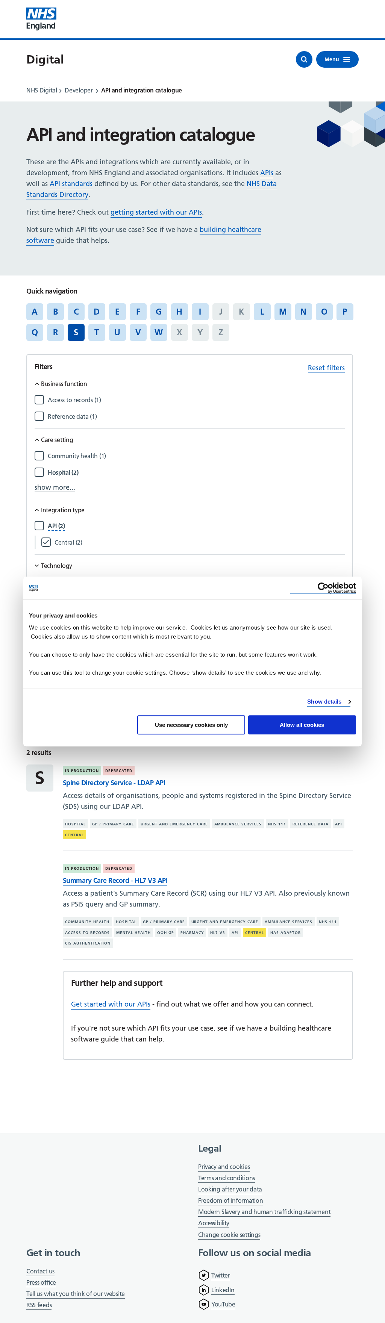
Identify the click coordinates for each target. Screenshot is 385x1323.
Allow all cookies (302, 725)
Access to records (87, 932)
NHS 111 (277, 824)
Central (74, 835)
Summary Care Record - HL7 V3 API (115, 880)
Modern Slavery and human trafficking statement (264, 1212)
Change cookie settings (229, 1235)
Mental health (133, 932)
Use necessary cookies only (191, 725)
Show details (324, 701)
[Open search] (304, 59)
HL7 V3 (217, 932)
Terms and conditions (226, 1178)
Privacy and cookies (224, 1166)
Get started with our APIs (110, 1004)
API (338, 824)
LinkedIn (223, 1290)
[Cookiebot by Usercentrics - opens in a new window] (323, 588)
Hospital (75, 824)
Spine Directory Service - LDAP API (114, 782)
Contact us (40, 1271)
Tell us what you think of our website (75, 1293)
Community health (87, 921)
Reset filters (326, 367)
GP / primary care (113, 824)
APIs (266, 172)
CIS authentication (88, 943)
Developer (78, 90)
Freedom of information (230, 1200)
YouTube (223, 1304)
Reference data (311, 824)
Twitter (220, 1275)
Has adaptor (285, 932)
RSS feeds (39, 1305)
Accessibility (213, 1223)
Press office (41, 1283)
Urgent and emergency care (174, 824)
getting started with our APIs (156, 212)
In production (82, 770)
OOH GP (165, 932)
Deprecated (118, 770)
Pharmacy (192, 932)
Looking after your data (230, 1189)
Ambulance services (238, 824)
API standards (71, 183)
